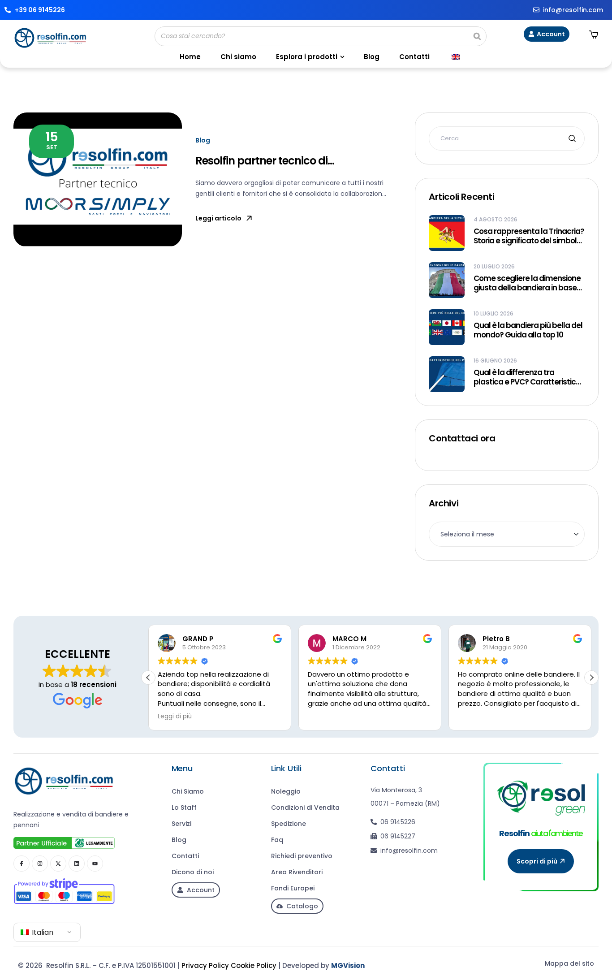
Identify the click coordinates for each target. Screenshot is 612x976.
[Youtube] (95, 863)
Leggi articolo (218, 218)
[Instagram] (40, 863)
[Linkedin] (77, 863)
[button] (591, 677)
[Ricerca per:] (507, 138)
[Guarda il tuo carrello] (594, 34)
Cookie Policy (253, 965)
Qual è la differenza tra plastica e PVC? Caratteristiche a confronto (529, 377)
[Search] (477, 36)
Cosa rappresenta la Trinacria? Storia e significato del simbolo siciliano (529, 236)
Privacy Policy (205, 965)
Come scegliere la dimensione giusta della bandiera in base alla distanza (527, 283)
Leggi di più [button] (175, 717)
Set (51, 139)
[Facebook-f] (21, 863)
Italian (41, 932)
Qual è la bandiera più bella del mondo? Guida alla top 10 (528, 330)
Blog (202, 140)
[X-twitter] (58, 863)
